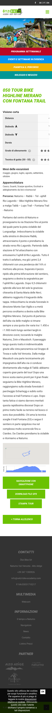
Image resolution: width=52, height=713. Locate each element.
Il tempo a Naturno (26, 619)
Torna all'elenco (22, 519)
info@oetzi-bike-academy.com (26, 578)
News (26, 631)
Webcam (26, 601)
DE (40, 3)
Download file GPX (26, 494)
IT (44, 3)
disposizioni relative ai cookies (22, 700)
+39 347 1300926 (26, 572)
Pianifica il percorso (26, 67)
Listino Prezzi (26, 643)
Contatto (26, 637)
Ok (43, 691)
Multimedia (26, 594)
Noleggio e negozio (26, 75)
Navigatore (26, 625)
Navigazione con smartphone (26, 483)
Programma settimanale (26, 51)
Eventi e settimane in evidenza (26, 59)
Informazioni (26, 611)
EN (48, 3)
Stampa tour (26, 503)
